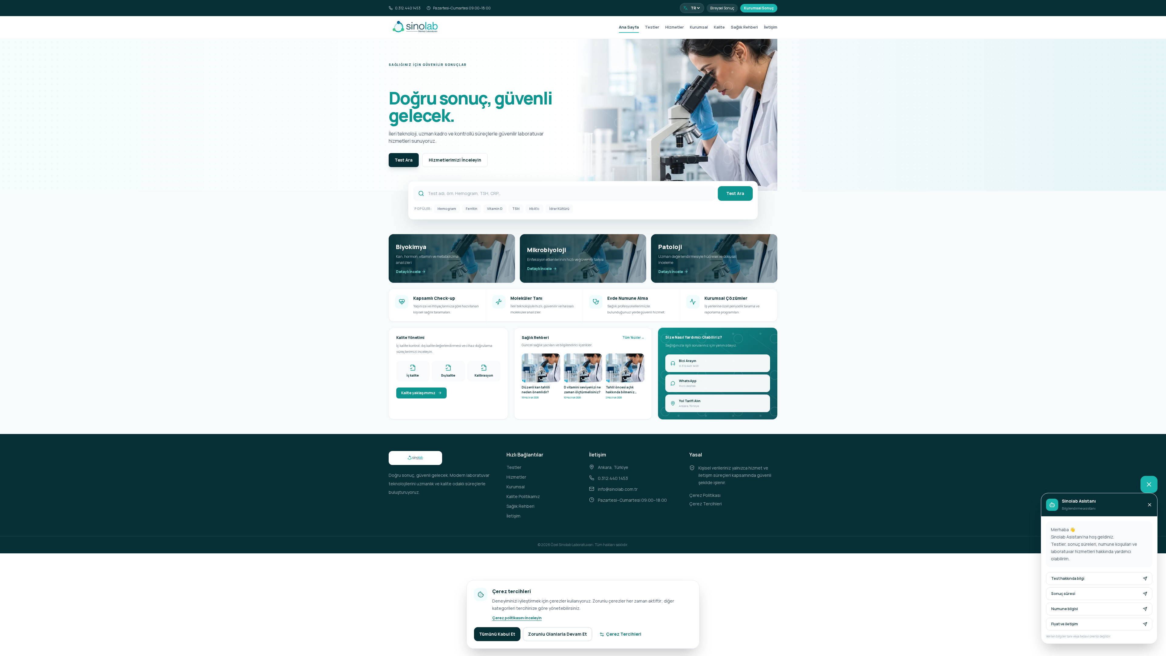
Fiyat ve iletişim (1064, 624)
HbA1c (534, 208)
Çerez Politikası (705, 495)
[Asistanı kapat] (1148, 484)
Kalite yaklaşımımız (418, 392)
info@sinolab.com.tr (618, 489)
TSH (516, 208)
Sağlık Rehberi (744, 27)
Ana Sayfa (629, 27)
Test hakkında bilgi (1067, 578)
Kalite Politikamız (523, 496)
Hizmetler (674, 27)
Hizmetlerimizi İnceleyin (455, 160)
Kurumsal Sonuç (759, 8)
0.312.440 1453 (408, 8)
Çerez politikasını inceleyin (517, 618)
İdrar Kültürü (559, 208)
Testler (652, 27)
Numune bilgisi (1064, 608)
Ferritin (471, 208)
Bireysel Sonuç (722, 8)
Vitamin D (495, 208)
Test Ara (404, 160)
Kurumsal (699, 27)
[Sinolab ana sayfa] (415, 27)
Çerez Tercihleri (705, 504)
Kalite (719, 27)
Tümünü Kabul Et (497, 634)
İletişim (770, 27)
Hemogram (447, 208)
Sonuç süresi (1063, 593)
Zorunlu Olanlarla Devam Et (557, 634)
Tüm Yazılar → (633, 337)
